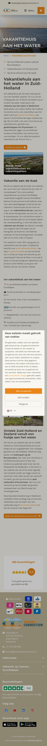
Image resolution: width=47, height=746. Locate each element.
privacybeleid (14, 375)
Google (24, 375)
